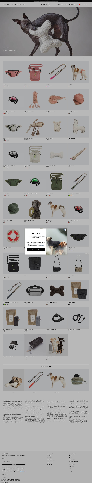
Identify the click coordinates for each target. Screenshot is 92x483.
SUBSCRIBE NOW (36, 249)
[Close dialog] (65, 230)
